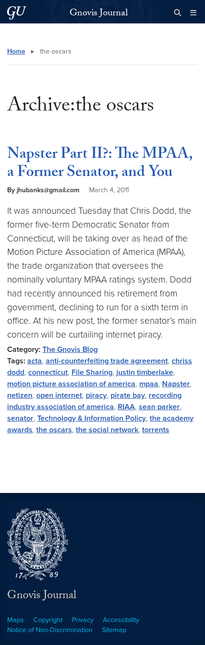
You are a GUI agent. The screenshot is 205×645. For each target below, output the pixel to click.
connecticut (48, 372)
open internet (59, 395)
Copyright (47, 620)
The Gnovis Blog (70, 349)
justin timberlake (144, 372)
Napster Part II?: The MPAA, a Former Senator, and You (100, 164)
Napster (176, 384)
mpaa (148, 384)
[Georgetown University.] (16, 13)
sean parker (159, 407)
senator (20, 418)
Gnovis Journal (99, 14)
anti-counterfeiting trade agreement (107, 361)
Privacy (82, 620)
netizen (19, 395)
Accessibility (121, 620)
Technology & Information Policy (91, 418)
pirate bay (128, 395)
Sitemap (114, 630)
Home (16, 51)
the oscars (54, 430)
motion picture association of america (71, 384)
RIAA (126, 407)
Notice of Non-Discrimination (49, 630)
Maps (15, 620)
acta (34, 361)
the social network (107, 430)
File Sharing (92, 372)
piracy (96, 395)
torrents (155, 430)
